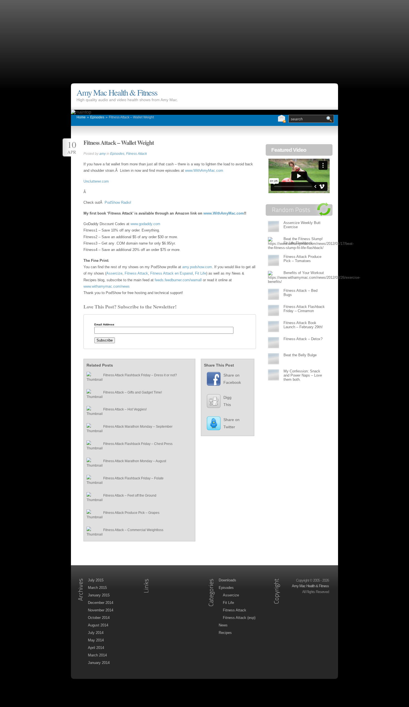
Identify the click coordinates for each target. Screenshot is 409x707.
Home (81, 117)
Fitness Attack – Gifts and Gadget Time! (132, 392)
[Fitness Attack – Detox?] (273, 342)
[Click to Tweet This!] (211, 425)
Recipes (225, 633)
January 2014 (99, 663)
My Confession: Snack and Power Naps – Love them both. (303, 375)
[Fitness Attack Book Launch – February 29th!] (273, 326)
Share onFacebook (232, 379)
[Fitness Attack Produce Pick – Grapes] (92, 515)
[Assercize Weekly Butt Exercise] (273, 226)
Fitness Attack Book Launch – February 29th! (303, 325)
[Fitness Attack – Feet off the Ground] (92, 498)
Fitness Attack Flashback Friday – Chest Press (138, 443)
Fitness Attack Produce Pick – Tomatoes (302, 259)
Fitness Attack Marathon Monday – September (138, 426)
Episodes (97, 117)
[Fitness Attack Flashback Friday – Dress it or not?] (92, 377)
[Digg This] (211, 402)
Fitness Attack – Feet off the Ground (129, 495)
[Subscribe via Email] (281, 119)
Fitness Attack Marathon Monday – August (134, 461)
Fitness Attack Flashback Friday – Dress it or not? (140, 375)
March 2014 (97, 655)
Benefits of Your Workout (304, 273)
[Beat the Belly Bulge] (273, 358)
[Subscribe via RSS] (270, 119)
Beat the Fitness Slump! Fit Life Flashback (303, 241)
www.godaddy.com (145, 224)
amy (102, 153)
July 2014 (96, 633)
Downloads (227, 580)
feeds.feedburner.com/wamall (179, 280)
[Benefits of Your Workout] (273, 277)
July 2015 (96, 580)
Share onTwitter (231, 423)
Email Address (104, 324)
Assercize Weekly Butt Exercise (302, 225)
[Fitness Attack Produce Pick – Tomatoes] (273, 260)
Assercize (114, 273)
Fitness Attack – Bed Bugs (300, 292)
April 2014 (96, 648)
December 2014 (100, 603)
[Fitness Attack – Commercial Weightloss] (92, 532)
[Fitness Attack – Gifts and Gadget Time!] (92, 395)
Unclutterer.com (96, 181)
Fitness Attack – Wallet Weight (131, 117)
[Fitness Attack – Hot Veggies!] (92, 411)
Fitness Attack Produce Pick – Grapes (131, 512)
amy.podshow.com (197, 267)
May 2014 (96, 640)
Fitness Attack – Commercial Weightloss (133, 530)
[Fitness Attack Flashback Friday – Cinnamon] (273, 310)
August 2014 (98, 625)
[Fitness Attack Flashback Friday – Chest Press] (92, 446)
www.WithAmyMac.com (204, 170)
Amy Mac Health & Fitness (117, 92)
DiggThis (227, 401)
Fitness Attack (136, 153)
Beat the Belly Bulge (300, 355)
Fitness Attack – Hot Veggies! (125, 409)
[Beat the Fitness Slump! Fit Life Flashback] (273, 243)
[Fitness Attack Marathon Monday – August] (92, 463)
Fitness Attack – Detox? (303, 339)
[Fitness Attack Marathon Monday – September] (92, 429)
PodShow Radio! (118, 202)
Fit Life (200, 273)
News (223, 625)
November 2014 (100, 610)
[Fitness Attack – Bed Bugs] (273, 294)
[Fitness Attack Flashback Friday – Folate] (92, 480)
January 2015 (99, 595)
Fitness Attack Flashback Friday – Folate (133, 478)
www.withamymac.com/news (106, 286)
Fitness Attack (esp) (239, 618)
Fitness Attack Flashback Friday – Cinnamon (304, 309)
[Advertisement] (204, 39)
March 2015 (97, 588)
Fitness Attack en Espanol (171, 273)
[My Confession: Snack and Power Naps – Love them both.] (273, 374)
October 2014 (99, 618)
